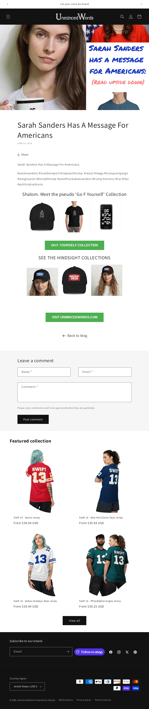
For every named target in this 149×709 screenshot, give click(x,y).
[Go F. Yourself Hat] (42, 233)
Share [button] (25, 154)
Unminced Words (26, 700)
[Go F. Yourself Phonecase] (106, 233)
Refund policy (66, 700)
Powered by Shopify (45, 700)
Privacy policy (84, 700)
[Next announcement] (141, 4)
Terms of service (103, 700)
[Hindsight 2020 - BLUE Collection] (42, 296)
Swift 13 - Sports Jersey (27, 517)
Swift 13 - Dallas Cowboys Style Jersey (35, 601)
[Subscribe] (68, 651)
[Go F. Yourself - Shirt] (74, 233)
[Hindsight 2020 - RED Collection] (74, 296)
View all (74, 620)
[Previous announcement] (7, 4)
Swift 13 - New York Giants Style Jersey (101, 517)
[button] (8, 16)
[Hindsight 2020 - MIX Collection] (106, 296)
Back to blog (77, 335)
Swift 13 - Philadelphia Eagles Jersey (100, 601)
